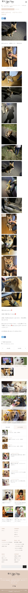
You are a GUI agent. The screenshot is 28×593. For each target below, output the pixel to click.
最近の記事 (8, 427)
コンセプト (16, 530)
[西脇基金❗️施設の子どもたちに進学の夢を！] (8, 348)
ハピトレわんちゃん (5, 9)
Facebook (13, 586)
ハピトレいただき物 (18, 550)
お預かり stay (4, 546)
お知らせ (16, 534)
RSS (15, 586)
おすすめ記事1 (20, 427)
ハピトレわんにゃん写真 (19, 544)
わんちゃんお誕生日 (18, 548)
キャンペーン (16, 536)
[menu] (26, 2)
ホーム (3, 530)
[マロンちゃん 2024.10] (20, 348)
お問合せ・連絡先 (17, 556)
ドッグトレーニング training (7, 542)
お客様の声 (16, 561)
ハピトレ (11, 9)
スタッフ (16, 532)
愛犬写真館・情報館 (18, 542)
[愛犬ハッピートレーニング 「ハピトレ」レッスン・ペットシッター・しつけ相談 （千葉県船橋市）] (14, 576)
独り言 (3, 561)
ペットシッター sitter (5, 544)
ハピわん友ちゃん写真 (19, 546)
